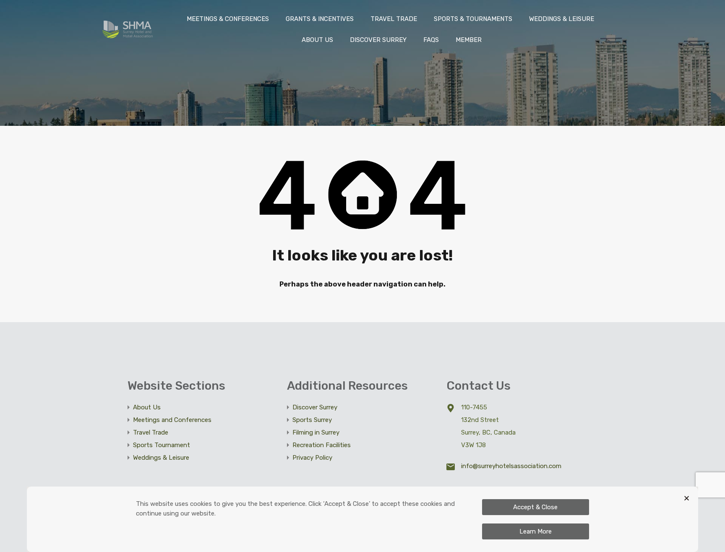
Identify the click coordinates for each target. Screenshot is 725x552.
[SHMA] (127, 34)
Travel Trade (393, 19)
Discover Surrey (378, 40)
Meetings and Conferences (172, 420)
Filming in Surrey (315, 432)
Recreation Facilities (321, 445)
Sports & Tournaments (473, 19)
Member (469, 40)
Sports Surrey (312, 420)
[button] (686, 498)
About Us (317, 40)
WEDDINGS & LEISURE (561, 19)
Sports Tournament (161, 445)
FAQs (431, 40)
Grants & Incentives (320, 19)
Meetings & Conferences (228, 19)
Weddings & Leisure (161, 457)
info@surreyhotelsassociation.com (511, 466)
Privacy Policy (312, 457)
